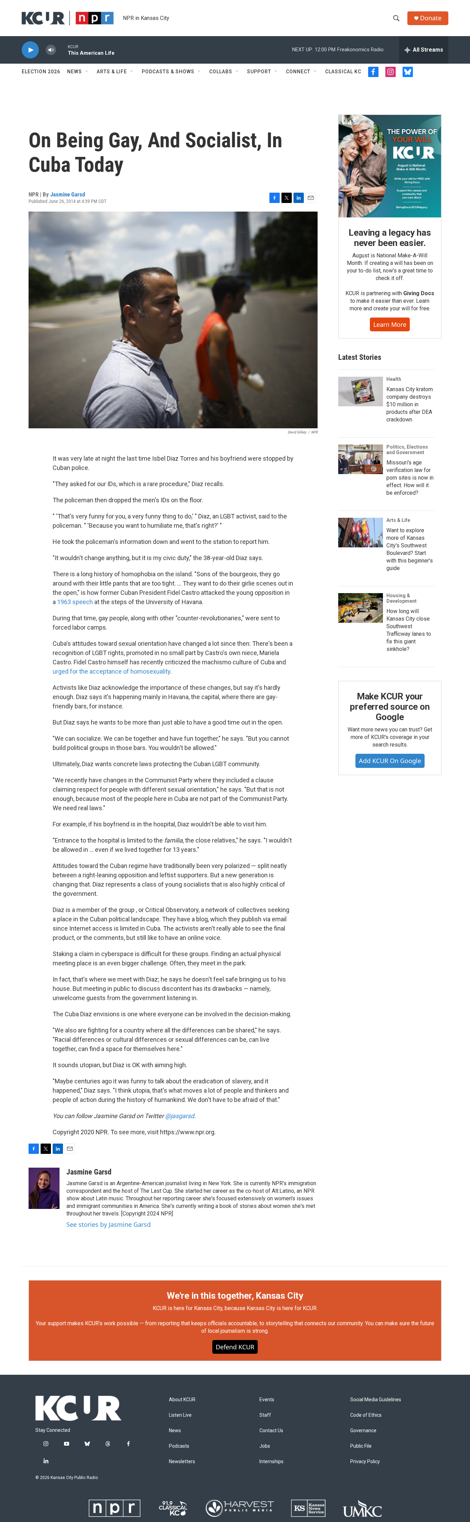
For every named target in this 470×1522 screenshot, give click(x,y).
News (74, 71)
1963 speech (75, 601)
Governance (363, 1430)
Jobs (264, 1446)
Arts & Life (112, 71)
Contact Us (271, 1430)
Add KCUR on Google (390, 761)
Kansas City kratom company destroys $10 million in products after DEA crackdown (409, 404)
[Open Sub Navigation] (87, 71)
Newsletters (182, 1461)
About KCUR (182, 1399)
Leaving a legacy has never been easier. (390, 237)
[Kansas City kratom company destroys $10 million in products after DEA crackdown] (360, 391)
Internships (271, 1461)
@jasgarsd (179, 1115)
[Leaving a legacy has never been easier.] (390, 166)
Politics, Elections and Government (407, 449)
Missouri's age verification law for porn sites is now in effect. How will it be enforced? (410, 477)
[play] (30, 50)
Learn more (389, 324)
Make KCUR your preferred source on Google (389, 706)
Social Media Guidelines (375, 1399)
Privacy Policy (365, 1461)
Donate (430, 18)
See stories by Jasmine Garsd (108, 1224)
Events (266, 1399)
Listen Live (180, 1415)
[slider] (62, 49)
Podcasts (179, 1446)
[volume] (51, 50)
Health (393, 379)
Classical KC (343, 71)
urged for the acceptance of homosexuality (111, 671)
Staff (265, 1415)
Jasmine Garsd (67, 194)
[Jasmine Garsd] (44, 1188)
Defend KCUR (235, 1347)
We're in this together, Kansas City (235, 1295)
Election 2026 (41, 71)
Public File (361, 1446)
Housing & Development (401, 598)
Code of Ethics (366, 1415)
